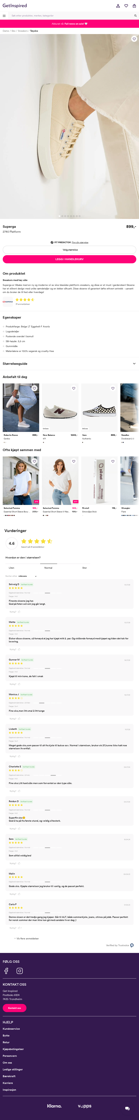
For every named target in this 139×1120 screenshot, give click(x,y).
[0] (126, 5)
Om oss (7, 1062)
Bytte (6, 1035)
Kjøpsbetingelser (13, 1049)
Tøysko (34, 30)
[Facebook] (6, 971)
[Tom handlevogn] (134, 5)
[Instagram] (19, 971)
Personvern (10, 1055)
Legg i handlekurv (69, 259)
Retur (6, 1042)
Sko (13, 30)
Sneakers (23, 30)
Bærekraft (9, 1076)
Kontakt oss (14, 1008)
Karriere (8, 1083)
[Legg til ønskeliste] (134, 39)
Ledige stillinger (13, 1069)
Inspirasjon (9, 1089)
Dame (6, 30)
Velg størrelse (70, 249)
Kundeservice (11, 1028)
